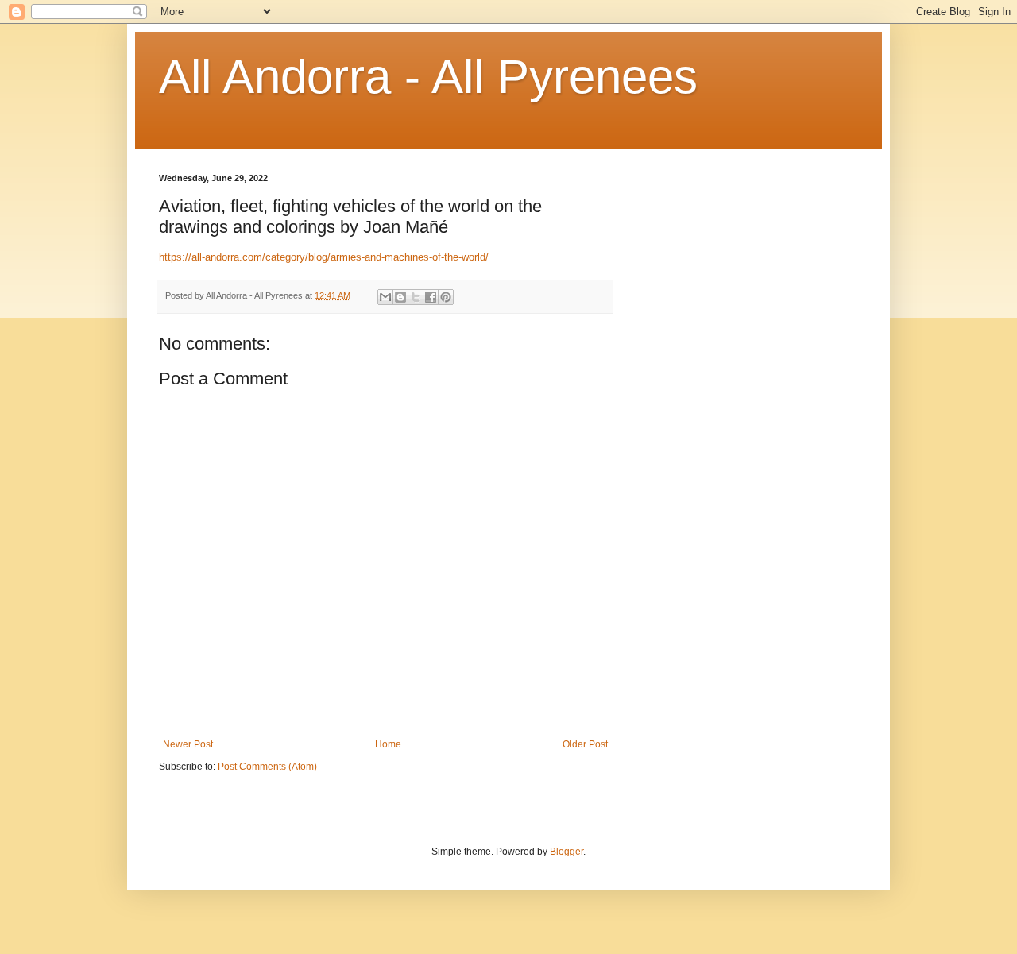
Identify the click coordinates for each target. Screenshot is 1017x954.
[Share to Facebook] (431, 297)
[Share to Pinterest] (446, 297)
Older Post (585, 744)
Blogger (566, 851)
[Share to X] (415, 297)
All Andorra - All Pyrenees (428, 76)
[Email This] (385, 297)
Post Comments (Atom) (267, 766)
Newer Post (188, 744)
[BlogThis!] (400, 297)
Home (388, 744)
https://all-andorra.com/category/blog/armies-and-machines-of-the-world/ (324, 257)
